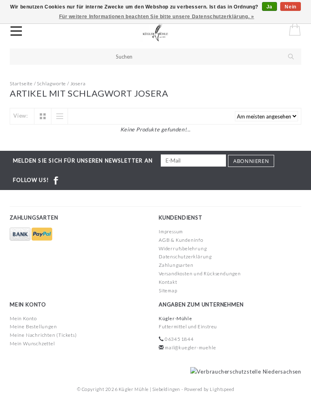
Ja (269, 7)
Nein (290, 7)
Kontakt (168, 282)
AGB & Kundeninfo (181, 240)
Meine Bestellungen (33, 326)
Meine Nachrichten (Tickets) (43, 335)
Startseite (21, 83)
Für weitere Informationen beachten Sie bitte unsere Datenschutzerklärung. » (156, 16)
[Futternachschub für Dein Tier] (163, 32)
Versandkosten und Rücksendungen (200, 273)
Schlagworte (51, 83)
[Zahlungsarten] (21, 234)
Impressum (171, 231)
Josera (78, 83)
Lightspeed (222, 389)
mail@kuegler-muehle (190, 347)
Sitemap (168, 290)
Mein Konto (23, 318)
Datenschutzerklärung (185, 256)
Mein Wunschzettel (32, 343)
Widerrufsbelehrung (183, 248)
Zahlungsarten (176, 265)
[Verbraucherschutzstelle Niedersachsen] (243, 371)
